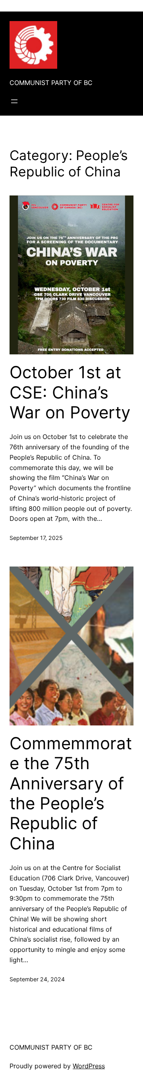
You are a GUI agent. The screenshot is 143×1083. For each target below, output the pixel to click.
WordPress (89, 1066)
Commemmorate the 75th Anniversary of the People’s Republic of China (71, 793)
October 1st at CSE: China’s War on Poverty (70, 392)
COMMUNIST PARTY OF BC (51, 83)
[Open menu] (14, 101)
